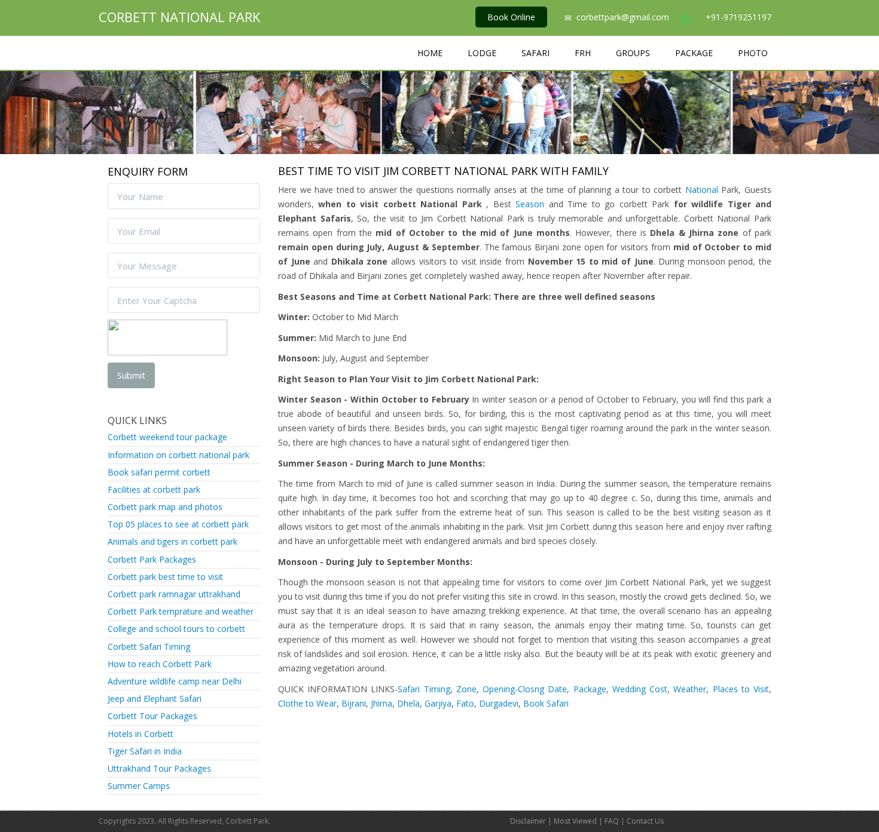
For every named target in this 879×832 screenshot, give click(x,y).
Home (429, 53)
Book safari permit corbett (159, 472)
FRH (583, 53)
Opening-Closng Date (525, 689)
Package (694, 53)
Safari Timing (424, 689)
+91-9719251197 (738, 17)
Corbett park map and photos (165, 506)
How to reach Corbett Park (160, 664)
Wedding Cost (638, 689)
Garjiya (438, 703)
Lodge (482, 53)
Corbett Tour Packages (152, 716)
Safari (535, 53)
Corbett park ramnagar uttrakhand (174, 594)
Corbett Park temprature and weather (181, 611)
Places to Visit (741, 689)
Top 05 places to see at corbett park (178, 524)
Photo (753, 53)
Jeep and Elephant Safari (155, 698)
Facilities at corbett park (154, 489)
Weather (689, 689)
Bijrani (353, 703)
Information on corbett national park (178, 454)
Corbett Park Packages (152, 559)
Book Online (511, 17)
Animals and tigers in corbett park (172, 541)
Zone (466, 689)
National (701, 189)
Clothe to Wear (307, 703)
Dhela (408, 703)
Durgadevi (498, 703)
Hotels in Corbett (140, 733)
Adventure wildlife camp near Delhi (175, 681)
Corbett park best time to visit (165, 576)
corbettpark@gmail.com (624, 17)
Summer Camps (139, 785)
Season (529, 204)
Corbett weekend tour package (167, 437)
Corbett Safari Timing (149, 646)
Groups (633, 53)
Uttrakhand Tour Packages (159, 768)
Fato (465, 703)
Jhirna (381, 703)
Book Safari (546, 703)
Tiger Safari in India (145, 751)
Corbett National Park (179, 17)
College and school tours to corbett (176, 628)
